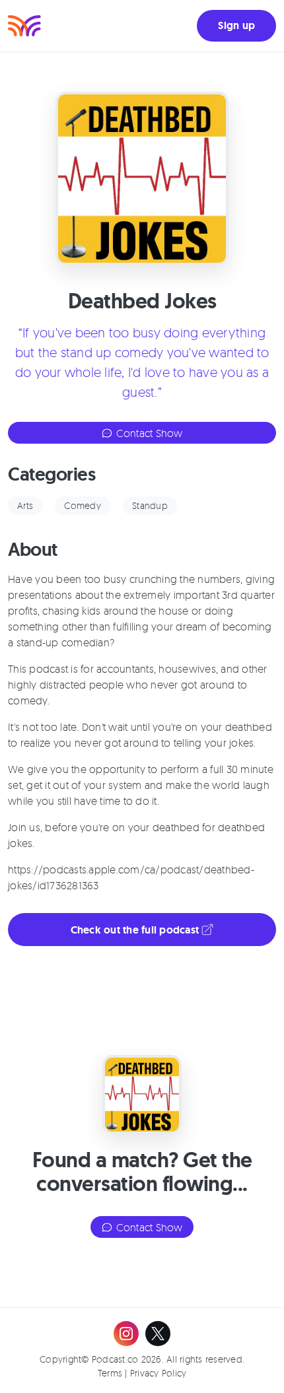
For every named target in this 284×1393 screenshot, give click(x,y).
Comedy (82, 505)
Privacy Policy (158, 1372)
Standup (150, 505)
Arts (25, 505)
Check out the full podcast (136, 930)
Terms (110, 1372)
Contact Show (147, 433)
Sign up (236, 25)
